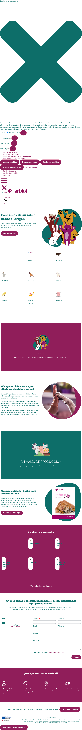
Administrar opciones (10, 152)
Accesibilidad (21, 709)
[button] (41, 62)
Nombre (36, 619)
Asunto (35, 633)
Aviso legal (7, 175)
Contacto (6, 204)
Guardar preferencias (11, 167)
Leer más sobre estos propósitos (15, 158)
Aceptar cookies (9, 162)
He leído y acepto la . (49, 652)
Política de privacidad (10, 173)
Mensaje (36, 640)
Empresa (61, 619)
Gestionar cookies (51, 162)
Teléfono (61, 626)
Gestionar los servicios (11, 154)
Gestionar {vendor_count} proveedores (17, 156)
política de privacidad (56, 652)
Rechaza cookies (29, 162)
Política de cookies (9, 171)
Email (35, 626)
